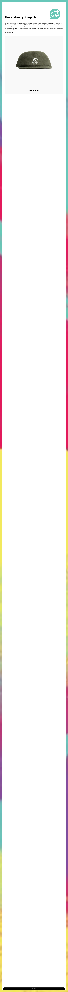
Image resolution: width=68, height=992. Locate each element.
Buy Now (34, 988)
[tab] (31, 90)
